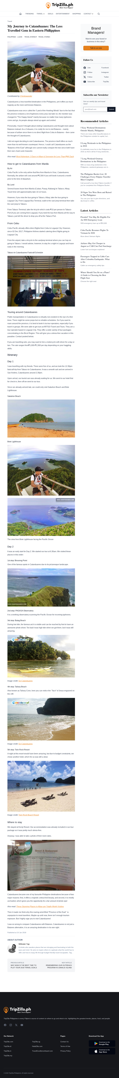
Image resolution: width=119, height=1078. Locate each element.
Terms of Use (65, 1046)
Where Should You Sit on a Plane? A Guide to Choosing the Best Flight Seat (95, 275)
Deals (50, 14)
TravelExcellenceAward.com (42, 1051)
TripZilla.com (8, 1042)
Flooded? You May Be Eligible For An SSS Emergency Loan (95, 218)
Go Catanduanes (25, 681)
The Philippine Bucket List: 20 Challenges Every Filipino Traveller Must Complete (95, 177)
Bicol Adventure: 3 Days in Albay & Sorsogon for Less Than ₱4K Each (45, 157)
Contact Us (64, 1042)
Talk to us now (96, 48)
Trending (29, 14)
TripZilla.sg (36, 1042)
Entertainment (63, 14)
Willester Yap (24, 944)
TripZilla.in (7, 1051)
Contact (87, 14)
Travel (40, 14)
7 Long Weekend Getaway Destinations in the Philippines (93, 160)
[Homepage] (20, 14)
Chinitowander (26, 96)
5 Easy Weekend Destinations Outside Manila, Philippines (93, 129)
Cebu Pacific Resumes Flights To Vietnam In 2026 (94, 231)
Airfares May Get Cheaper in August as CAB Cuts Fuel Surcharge (96, 244)
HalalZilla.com (37, 1046)
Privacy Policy (65, 1051)
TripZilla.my (8, 1056)
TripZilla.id (7, 1046)
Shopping (76, 14)
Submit (111, 109)
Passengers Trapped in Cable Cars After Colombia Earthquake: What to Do (95, 259)
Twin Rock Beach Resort (28, 815)
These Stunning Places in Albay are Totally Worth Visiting (40, 907)
